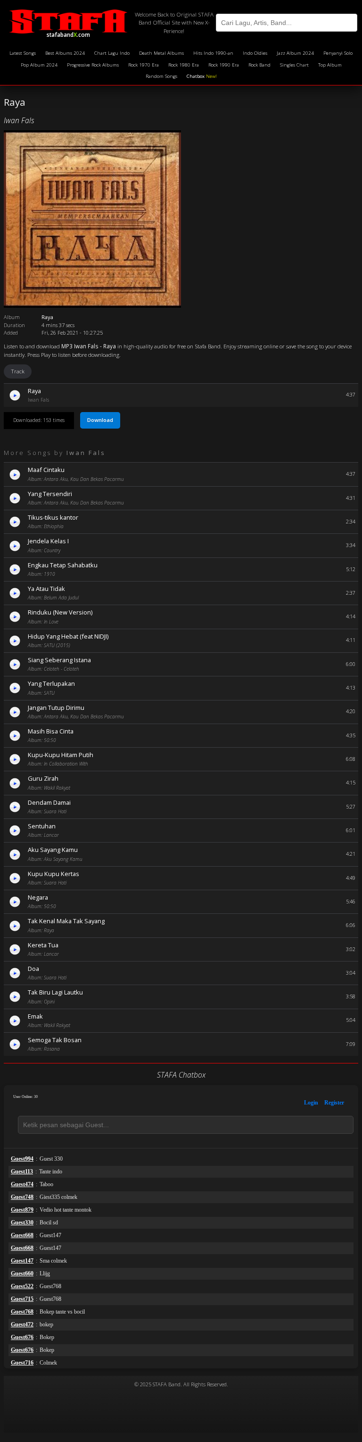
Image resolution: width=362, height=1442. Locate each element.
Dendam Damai (49, 802)
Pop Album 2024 (39, 65)
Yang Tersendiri (50, 493)
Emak (35, 1016)
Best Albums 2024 (65, 53)
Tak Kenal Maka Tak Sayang (66, 921)
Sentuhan (42, 826)
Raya (34, 391)
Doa (33, 968)
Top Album (330, 65)
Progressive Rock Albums (93, 65)
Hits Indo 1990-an (213, 53)
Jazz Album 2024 (295, 53)
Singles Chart (294, 65)
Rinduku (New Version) (60, 612)
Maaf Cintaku (46, 469)
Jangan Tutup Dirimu (56, 707)
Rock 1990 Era (223, 65)
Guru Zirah (43, 778)
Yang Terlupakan (51, 683)
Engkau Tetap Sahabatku (63, 565)
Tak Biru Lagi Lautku (55, 992)
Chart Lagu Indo (112, 53)
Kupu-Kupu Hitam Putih (60, 755)
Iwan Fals (19, 120)
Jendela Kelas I (48, 541)
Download (100, 419)
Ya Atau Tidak (46, 588)
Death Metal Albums (161, 53)
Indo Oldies (255, 53)
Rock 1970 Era (143, 65)
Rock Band (259, 65)
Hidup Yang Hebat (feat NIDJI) (68, 636)
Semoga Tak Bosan (55, 1040)
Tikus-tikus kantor (53, 517)
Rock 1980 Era (183, 65)
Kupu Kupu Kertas (53, 873)
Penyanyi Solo (338, 53)
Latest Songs (22, 53)
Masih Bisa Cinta (51, 731)
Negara (38, 897)
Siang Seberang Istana (59, 660)
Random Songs (161, 76)
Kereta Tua (43, 945)
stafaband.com (68, 33)
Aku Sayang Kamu (53, 849)
